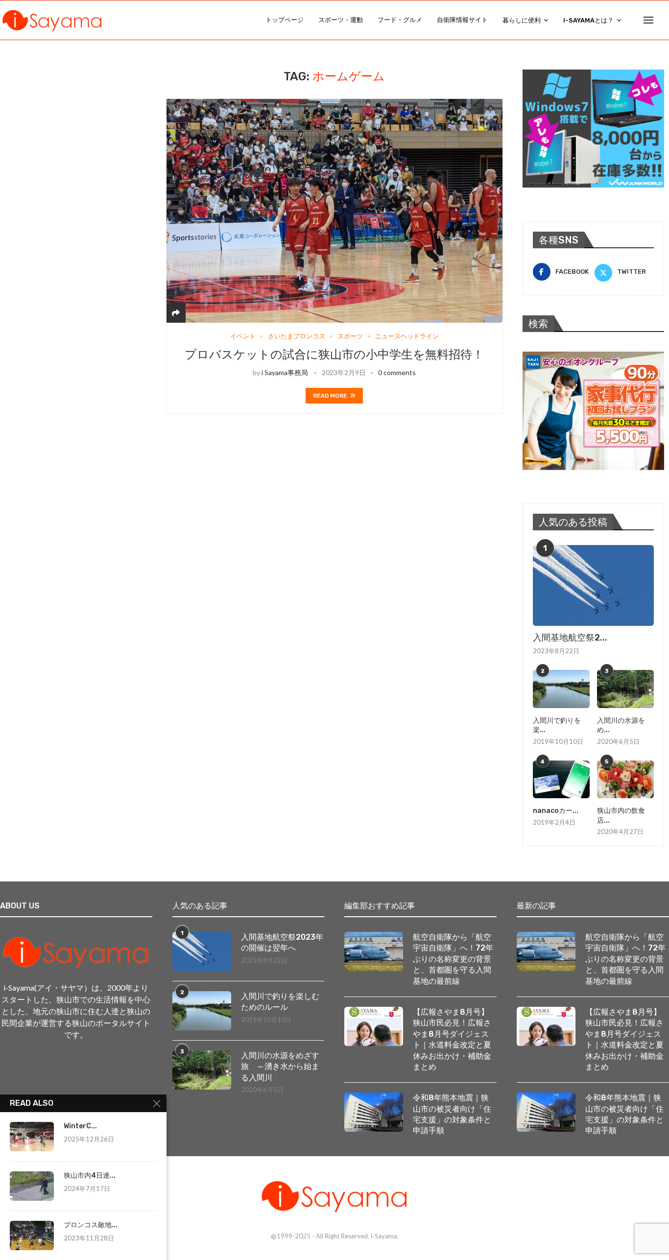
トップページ (284, 20)
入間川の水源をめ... (621, 725)
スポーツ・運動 (340, 20)
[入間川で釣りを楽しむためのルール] (561, 689)
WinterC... (80, 1126)
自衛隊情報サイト (462, 20)
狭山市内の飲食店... (621, 816)
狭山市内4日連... (90, 1175)
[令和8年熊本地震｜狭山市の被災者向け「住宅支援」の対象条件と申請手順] (373, 1112)
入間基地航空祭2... (570, 637)
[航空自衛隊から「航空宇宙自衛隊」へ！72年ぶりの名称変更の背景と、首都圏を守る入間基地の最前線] (373, 951)
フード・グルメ (400, 20)
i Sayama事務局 (285, 372)
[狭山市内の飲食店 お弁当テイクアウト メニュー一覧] (625, 780)
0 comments (397, 372)
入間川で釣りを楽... (557, 725)
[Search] (664, 20)
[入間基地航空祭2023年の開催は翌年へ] (593, 585)
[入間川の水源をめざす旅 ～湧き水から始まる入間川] (625, 689)
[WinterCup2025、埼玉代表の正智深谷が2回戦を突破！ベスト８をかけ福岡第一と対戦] (32, 1136)
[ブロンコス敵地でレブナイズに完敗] (32, 1235)
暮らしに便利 (521, 20)
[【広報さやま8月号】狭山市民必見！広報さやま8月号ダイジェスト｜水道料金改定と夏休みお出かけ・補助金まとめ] (373, 1026)
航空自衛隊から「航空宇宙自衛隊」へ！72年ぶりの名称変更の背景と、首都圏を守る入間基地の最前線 (453, 959)
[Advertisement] (78, 131)
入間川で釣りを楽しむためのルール (280, 1002)
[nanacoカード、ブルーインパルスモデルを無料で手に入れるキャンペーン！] (561, 780)
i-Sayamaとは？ (588, 20)
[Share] (176, 312)
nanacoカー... (555, 811)
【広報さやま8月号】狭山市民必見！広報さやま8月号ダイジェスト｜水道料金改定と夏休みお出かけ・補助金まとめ (452, 1039)
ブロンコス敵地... (91, 1225)
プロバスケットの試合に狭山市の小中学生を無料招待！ (334, 354)
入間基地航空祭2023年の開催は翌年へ (282, 942)
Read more (330, 395)
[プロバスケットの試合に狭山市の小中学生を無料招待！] (334, 210)
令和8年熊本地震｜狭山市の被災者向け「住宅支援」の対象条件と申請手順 (452, 1114)
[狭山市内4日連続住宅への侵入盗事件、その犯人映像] (32, 1186)
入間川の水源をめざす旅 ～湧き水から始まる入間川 (280, 1066)
